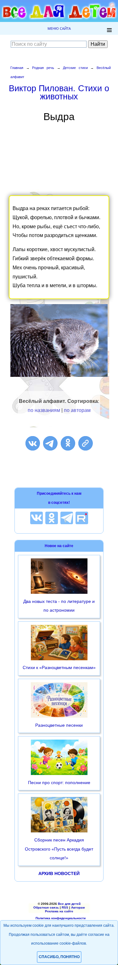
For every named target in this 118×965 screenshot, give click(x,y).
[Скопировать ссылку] (85, 443)
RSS (65, 907)
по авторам (77, 410)
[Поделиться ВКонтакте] (32, 443)
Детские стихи (75, 68)
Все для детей (69, 903)
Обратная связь (46, 907)
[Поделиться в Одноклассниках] (68, 443)
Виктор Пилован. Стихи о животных (59, 92)
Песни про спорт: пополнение (59, 782)
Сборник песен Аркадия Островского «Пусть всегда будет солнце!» (59, 849)
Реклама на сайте (59, 911)
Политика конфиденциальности (61, 918)
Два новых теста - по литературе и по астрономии (59, 606)
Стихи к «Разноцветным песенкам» (59, 667)
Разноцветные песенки (59, 725)
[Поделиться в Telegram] (50, 443)
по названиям (44, 410)
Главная (16, 68)
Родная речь (43, 68)
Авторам (78, 907)
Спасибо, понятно (59, 957)
